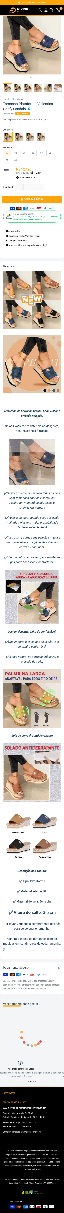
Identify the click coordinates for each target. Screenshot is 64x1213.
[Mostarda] (30, 137)
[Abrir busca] (40, 10)
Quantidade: (8, 187)
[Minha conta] (46, 10)
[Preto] (8, 137)
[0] (58, 10)
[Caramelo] (41, 137)
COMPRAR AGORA (33, 199)
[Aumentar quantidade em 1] (41, 187)
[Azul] (19, 137)
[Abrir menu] (4, 10)
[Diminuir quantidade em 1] (19, 187)
